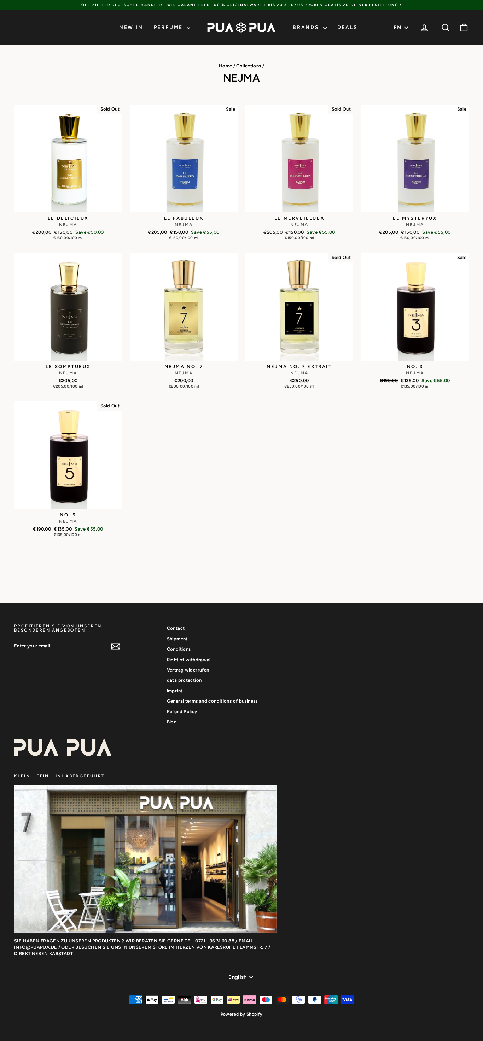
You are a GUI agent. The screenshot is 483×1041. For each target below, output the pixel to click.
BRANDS (307, 27)
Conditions (179, 649)
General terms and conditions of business (212, 701)
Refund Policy (182, 711)
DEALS (347, 27)
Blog (172, 721)
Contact (176, 628)
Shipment (177, 638)
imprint (175, 690)
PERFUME (169, 27)
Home (225, 66)
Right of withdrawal (189, 659)
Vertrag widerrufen (188, 670)
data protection (184, 680)
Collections (248, 66)
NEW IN (131, 27)
